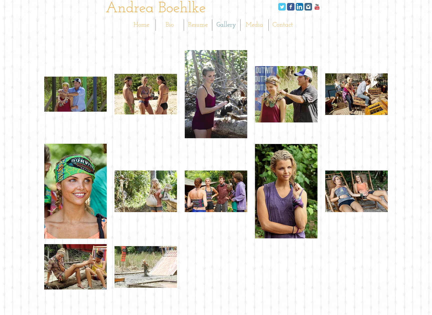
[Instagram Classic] (308, 7)
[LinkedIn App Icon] (299, 7)
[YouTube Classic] (317, 7)
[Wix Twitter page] (282, 7)
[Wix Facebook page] (290, 7)
